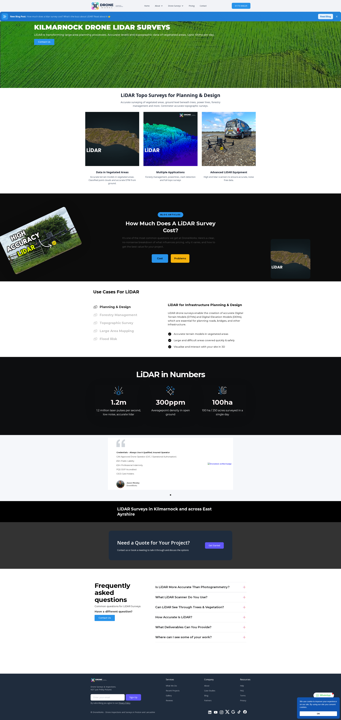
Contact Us (44, 42)
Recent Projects (173, 690)
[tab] (129, 307)
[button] (158, 5)
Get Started (214, 545)
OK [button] (318, 714)
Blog (206, 695)
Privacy (243, 700)
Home (147, 6)
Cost (160, 258)
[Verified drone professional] (220, 464)
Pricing (191, 6)
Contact (203, 6)
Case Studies (209, 690)
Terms (243, 695)
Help (242, 685)
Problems (180, 258)
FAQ (242, 690)
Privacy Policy (124, 703)
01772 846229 (241, 6)
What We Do (171, 685)
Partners (208, 700)
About (206, 685)
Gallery (169, 695)
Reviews (169, 700)
